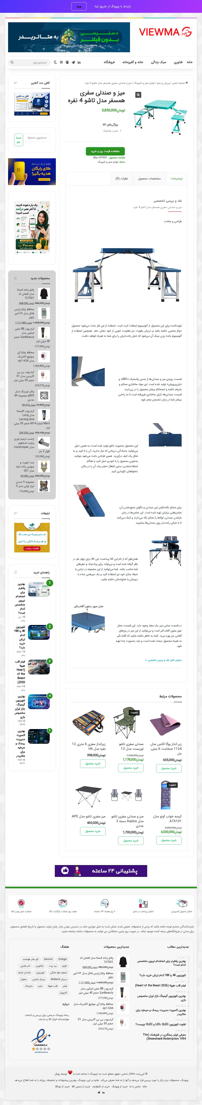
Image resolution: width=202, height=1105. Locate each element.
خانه (190, 62)
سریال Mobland (59, 979)
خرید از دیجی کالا (81, 1086)
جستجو (18, 140)
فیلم (65, 986)
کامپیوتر (63, 993)
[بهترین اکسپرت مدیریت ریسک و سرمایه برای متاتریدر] (39, 736)
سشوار (24, 979)
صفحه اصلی (178, 83)
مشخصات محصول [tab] (149, 178)
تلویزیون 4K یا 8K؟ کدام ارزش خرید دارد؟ (19, 637)
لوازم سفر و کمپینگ (144, 83)
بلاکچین (39, 966)
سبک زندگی (158, 62)
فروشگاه (109, 62)
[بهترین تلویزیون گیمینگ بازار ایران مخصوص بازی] (39, 701)
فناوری (178, 62)
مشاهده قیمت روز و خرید (105, 151)
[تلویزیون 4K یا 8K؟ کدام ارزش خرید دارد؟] (39, 632)
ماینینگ (29, 986)
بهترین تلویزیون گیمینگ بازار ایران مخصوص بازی (20, 706)
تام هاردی (25, 966)
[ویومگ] (165, 31)
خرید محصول (169, 768)
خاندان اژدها (24, 972)
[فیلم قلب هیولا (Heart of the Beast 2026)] (39, 667)
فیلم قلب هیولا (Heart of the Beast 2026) (20, 671)
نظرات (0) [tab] (122, 178)
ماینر (40, 986)
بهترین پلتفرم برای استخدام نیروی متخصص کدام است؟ (20, 598)
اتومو (64, 966)
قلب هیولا (52, 986)
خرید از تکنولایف (101, 1086)
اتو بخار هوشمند (30, 959)
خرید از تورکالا (62, 1086)
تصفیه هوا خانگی (58, 972)
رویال (57, 1074)
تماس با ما (135, 1086)
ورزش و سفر (163, 83)
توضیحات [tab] (177, 178)
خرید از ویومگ (120, 1086)
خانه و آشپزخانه (133, 62)
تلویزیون (40, 972)
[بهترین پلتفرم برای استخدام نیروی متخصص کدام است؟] (39, 589)
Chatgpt (62, 959)
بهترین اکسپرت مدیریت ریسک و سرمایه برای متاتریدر (20, 743)
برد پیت (53, 966)
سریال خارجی (38, 979)
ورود (78, 6)
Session (48, 959)
